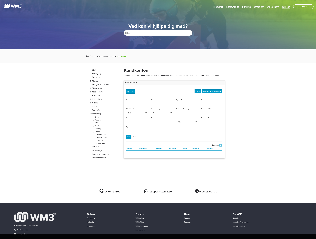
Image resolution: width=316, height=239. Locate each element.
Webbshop (102, 56)
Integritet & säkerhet (240, 222)
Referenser (259, 7)
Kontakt (236, 218)
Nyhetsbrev (97, 99)
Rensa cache (97, 77)
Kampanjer (99, 128)
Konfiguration (100, 143)
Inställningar (97, 150)
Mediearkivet (97, 91)
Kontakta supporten (100, 154)
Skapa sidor (97, 88)
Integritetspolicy (239, 226)
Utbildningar (273, 7)
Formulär (96, 110)
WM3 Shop (140, 222)
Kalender (96, 95)
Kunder (112, 56)
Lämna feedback (99, 157)
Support (286, 7)
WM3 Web (140, 218)
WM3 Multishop (142, 226)
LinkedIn (90, 222)
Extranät (95, 146)
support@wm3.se (160, 191)
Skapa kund (101, 134)
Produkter (218, 7)
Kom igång (96, 73)
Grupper (100, 140)
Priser (97, 125)
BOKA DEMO (303, 7)
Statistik (97, 122)
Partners (246, 7)
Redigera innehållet (100, 84)
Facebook (91, 218)
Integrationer (232, 7)
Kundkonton (121, 56)
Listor (94, 106)
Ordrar (97, 117)
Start (94, 70)
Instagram (91, 226)
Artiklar (95, 102)
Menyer (95, 81)
